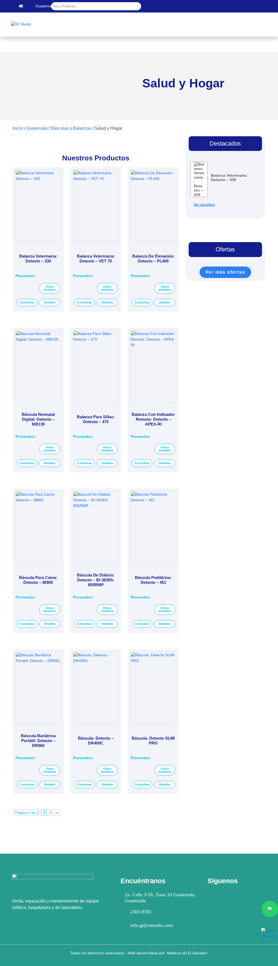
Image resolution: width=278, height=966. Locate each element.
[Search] (136, 6)
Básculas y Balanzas (71, 128)
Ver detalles (204, 204)
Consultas (27, 302)
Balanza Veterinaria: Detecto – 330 (229, 177)
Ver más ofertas (225, 272)
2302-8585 (140, 911)
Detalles (49, 302)
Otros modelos (49, 288)
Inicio (18, 128)
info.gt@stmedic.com (151, 925)
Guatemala (37, 128)
